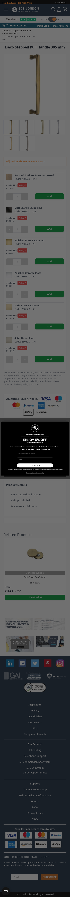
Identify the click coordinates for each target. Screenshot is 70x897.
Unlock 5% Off (35, 465)
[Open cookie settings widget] (6, 891)
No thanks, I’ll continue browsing (35, 473)
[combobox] (34, 454)
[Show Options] (51, 454)
